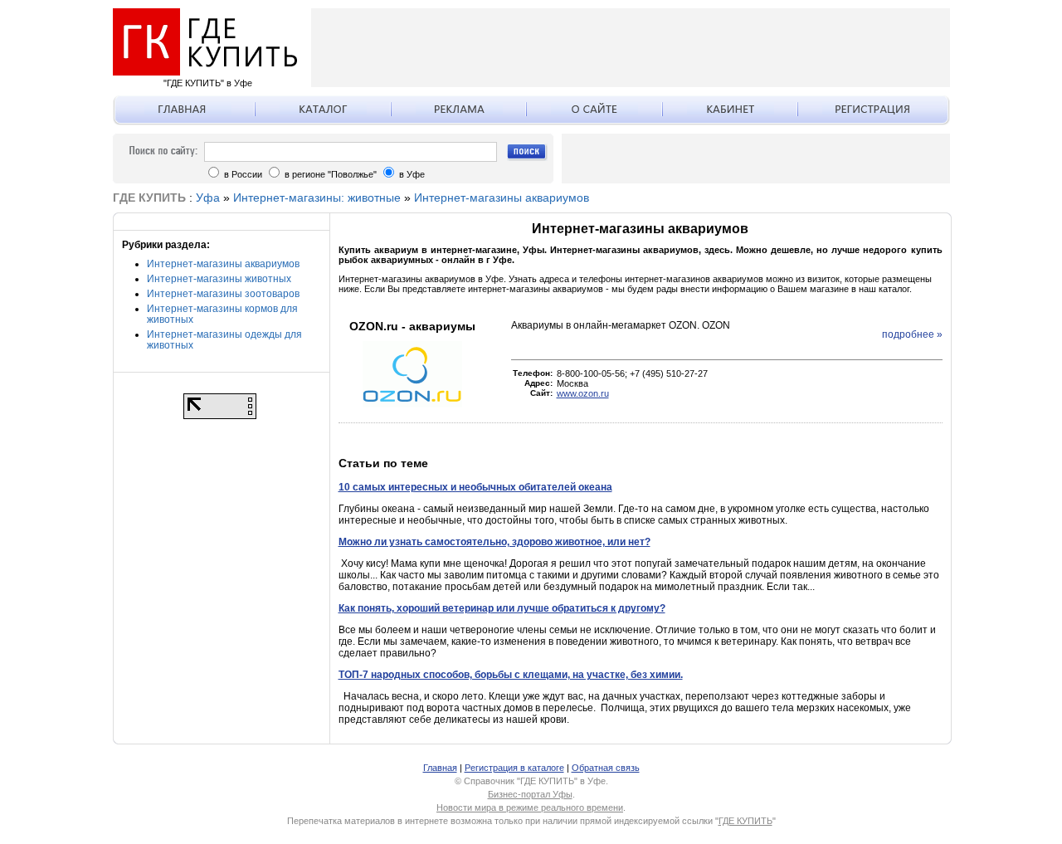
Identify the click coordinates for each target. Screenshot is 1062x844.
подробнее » (912, 334)
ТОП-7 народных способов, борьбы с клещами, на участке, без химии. (511, 675)
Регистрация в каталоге (514, 768)
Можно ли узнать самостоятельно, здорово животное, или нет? (494, 542)
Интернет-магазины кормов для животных (222, 314)
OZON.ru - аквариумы (412, 326)
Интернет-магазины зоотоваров (223, 294)
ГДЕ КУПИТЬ (745, 821)
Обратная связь (606, 768)
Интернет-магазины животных (219, 279)
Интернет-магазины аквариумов (501, 197)
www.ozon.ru (583, 393)
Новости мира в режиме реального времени (529, 807)
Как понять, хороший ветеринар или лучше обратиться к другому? (502, 608)
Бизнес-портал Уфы (530, 794)
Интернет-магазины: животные (317, 197)
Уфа (208, 197)
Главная (440, 768)
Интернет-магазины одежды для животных (224, 340)
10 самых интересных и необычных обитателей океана (475, 487)
